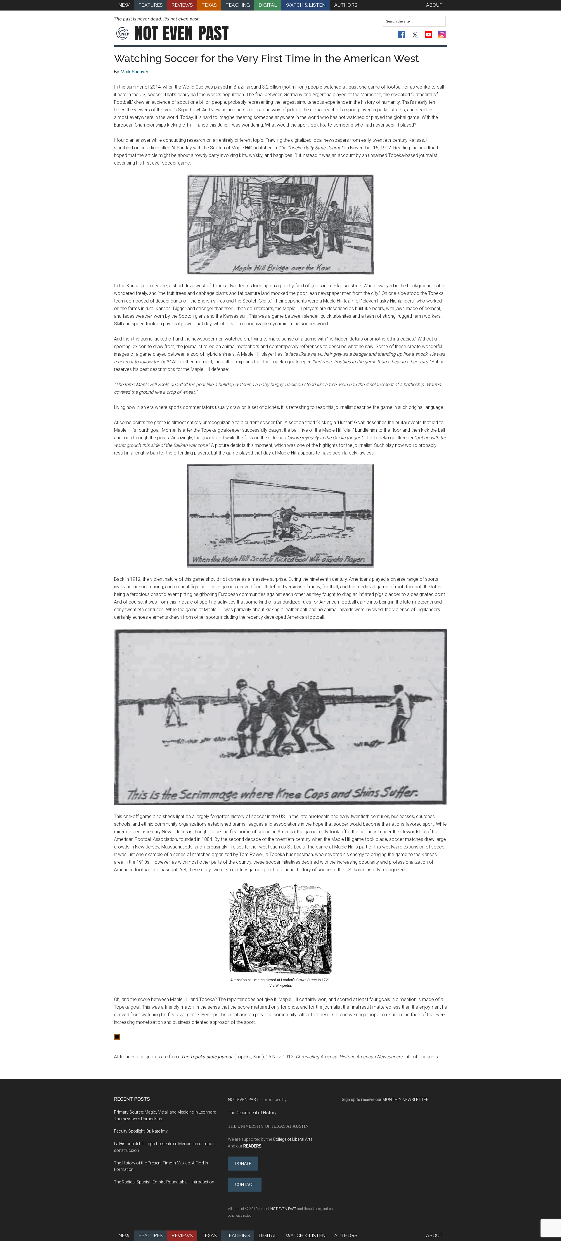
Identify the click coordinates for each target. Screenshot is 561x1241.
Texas (209, 1235)
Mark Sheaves (135, 72)
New (124, 1235)
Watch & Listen (305, 1235)
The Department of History (252, 1112)
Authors (345, 1235)
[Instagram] (442, 34)
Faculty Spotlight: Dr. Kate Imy (141, 1131)
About (434, 1235)
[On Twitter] (415, 34)
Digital (268, 1235)
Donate (243, 1163)
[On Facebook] (401, 34)
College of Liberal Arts (293, 1139)
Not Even (181, 33)
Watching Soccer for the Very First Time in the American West (266, 58)
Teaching (238, 1235)
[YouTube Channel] (428, 34)
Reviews (182, 1235)
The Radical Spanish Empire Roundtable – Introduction (164, 1182)
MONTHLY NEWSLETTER (405, 1099)
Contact (244, 1184)
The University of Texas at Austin (268, 1126)
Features (150, 1235)
